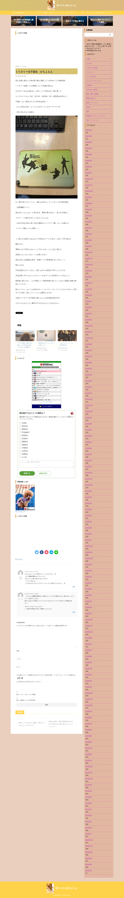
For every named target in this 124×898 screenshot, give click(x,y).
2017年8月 (88, 791)
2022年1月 (88, 466)
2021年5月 (88, 515)
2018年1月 (88, 760)
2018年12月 (89, 693)
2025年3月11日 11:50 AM (31, 571)
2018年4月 (88, 742)
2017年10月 (89, 778)
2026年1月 (88, 173)
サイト (18, 667)
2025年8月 (88, 203)
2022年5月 (88, 442)
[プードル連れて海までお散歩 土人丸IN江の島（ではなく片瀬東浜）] (25, 335)
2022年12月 (89, 399)
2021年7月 (88, 503)
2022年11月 (89, 405)
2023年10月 (89, 338)
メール (18, 659)
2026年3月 (88, 160)
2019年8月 (88, 644)
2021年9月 (88, 491)
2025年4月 (88, 228)
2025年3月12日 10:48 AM (31, 593)
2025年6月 (88, 215)
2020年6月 (88, 583)
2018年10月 (89, 705)
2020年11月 (89, 552)
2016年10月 (89, 852)
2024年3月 (88, 307)
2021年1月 (88, 540)
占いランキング (20, 511)
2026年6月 (88, 142)
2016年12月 (89, 840)
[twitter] (37, 552)
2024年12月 (89, 252)
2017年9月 (88, 785)
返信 (74, 586)
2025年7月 (88, 209)
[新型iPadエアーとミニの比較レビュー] (46, 335)
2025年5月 (88, 221)
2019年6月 (88, 656)
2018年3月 (88, 748)
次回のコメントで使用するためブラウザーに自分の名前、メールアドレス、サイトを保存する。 (47, 675)
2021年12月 (89, 472)
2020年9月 (88, 564)
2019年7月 (88, 650)
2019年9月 (88, 638)
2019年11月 (89, 625)
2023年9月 (88, 344)
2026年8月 (88, 130)
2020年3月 (88, 601)
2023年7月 (88, 356)
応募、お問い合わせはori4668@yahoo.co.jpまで (97, 12)
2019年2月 (88, 681)
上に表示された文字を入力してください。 (29, 681)
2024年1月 (88, 319)
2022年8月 (88, 423)
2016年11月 (89, 846)
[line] (56, 552)
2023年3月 (88, 381)
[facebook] (42, 552)
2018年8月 (88, 717)
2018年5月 (88, 736)
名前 (17, 651)
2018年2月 (88, 754)
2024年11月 (89, 258)
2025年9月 (88, 197)
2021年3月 (88, 528)
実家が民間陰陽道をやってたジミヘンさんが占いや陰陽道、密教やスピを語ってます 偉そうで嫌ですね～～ (45, 12)
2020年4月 (88, 595)
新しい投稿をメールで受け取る (25, 700)
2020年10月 (89, 558)
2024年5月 (88, 295)
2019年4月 (88, 668)
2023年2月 (88, 387)
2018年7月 (88, 723)
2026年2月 (88, 166)
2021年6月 (88, 509)
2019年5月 (88, 662)
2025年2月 (88, 240)
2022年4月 (88, 448)
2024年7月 (88, 283)
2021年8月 (88, 497)
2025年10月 (89, 191)
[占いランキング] (25, 509)
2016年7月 (88, 870)
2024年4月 (88, 301)
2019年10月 (89, 632)
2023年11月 (89, 332)
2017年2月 (88, 827)
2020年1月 (88, 613)
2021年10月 (89, 485)
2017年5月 (88, 809)
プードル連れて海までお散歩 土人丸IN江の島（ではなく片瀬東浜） (24, 345)
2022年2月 (88, 460)
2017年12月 (89, 766)
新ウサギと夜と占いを (66, 5)
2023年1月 (88, 393)
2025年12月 (89, 179)
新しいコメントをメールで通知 (25, 694)
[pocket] (46, 552)
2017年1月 (88, 834)
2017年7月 (88, 797)
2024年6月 (88, 289)
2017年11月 (88, 772)
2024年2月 (88, 313)
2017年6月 (88, 803)
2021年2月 (88, 534)
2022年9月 (88, 417)
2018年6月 (88, 730)
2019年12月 (89, 619)
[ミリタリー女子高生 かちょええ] (51, 552)
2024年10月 (89, 264)
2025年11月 (89, 185)
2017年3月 (88, 821)
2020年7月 (88, 576)
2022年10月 (89, 411)
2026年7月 (88, 136)
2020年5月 (88, 589)
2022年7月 (88, 430)
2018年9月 (88, 711)
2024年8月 (88, 277)
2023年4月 (88, 375)
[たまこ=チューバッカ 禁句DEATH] (67, 335)
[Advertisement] (32, 49)
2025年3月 (88, 234)
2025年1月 (88, 246)
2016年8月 (88, 864)
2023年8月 (88, 350)
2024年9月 (88, 270)
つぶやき (19, 559)
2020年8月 (88, 570)
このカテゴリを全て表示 (46, 402)
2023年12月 (89, 326)
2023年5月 (88, 368)
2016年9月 (88, 858)
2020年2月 (88, 607)
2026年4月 (88, 154)
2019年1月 (88, 687)
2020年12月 (89, 546)
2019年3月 (88, 674)
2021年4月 (88, 521)
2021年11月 (88, 479)
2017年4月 (88, 815)
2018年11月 (89, 699)
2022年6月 (88, 436)
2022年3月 (88, 454)
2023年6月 (88, 362)
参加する (59, 403)
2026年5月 (88, 148)
